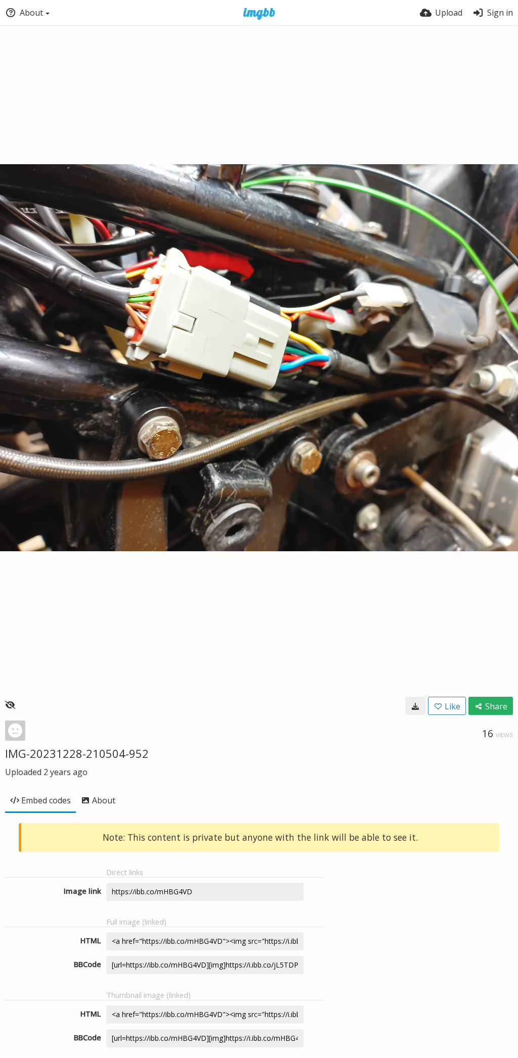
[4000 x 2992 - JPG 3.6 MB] (415, 706)
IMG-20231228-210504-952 (77, 753)
